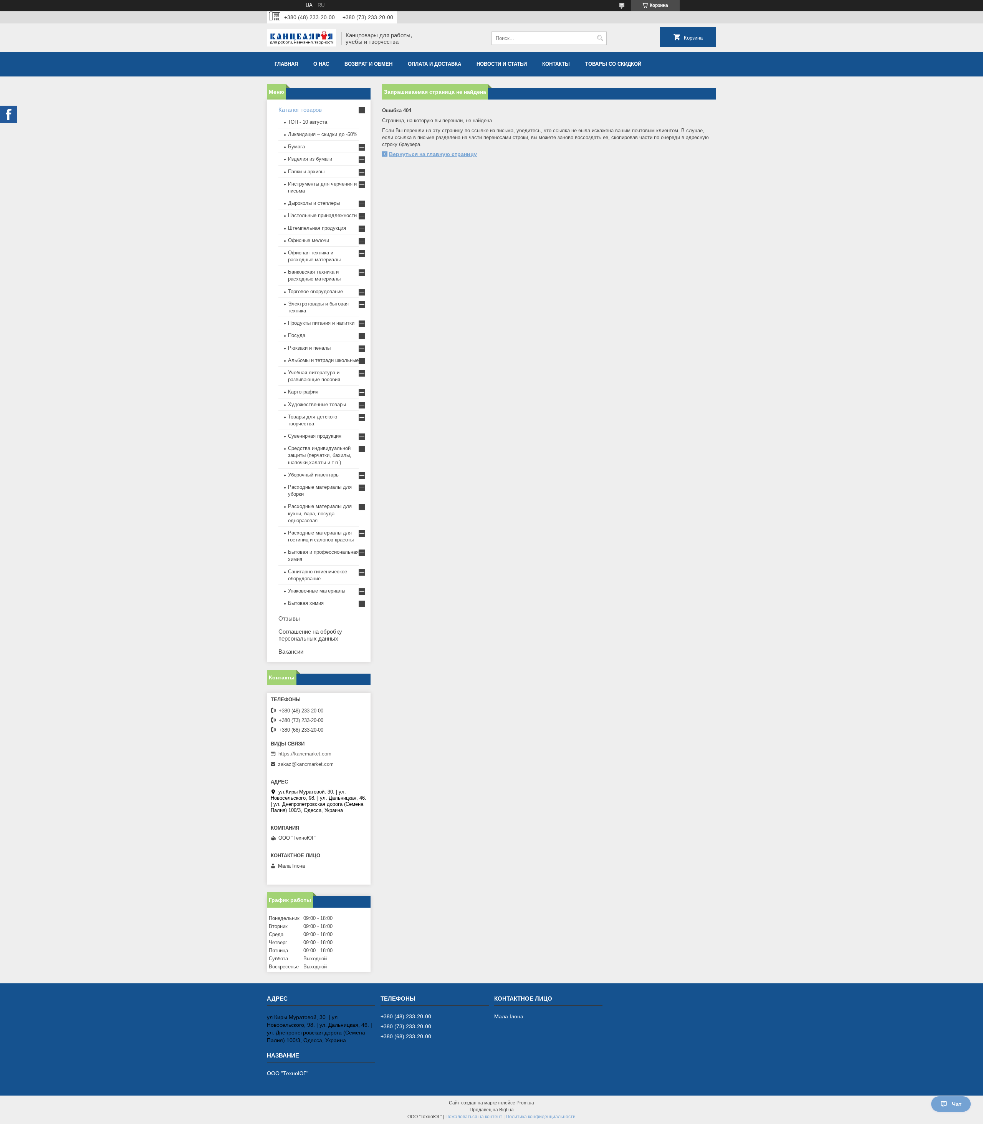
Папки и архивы (306, 171)
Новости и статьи (502, 64)
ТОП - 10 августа (307, 122)
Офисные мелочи (308, 240)
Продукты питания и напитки (321, 323)
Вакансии (290, 651)
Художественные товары (317, 404)
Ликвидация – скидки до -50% (322, 134)
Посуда (296, 335)
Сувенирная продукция (314, 436)
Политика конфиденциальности (541, 1116)
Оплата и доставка (434, 64)
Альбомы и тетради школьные (323, 360)
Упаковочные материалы (316, 591)
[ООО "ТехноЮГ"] (301, 38)
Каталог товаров (300, 109)
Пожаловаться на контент (473, 1116)
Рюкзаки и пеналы (309, 348)
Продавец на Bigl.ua (492, 1109)
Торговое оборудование (315, 291)
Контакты (556, 64)
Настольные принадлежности (322, 215)
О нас (321, 64)
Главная (286, 64)
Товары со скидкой (613, 64)
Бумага (296, 146)
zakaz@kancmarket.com (306, 764)
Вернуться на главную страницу (433, 154)
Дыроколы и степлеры (314, 203)
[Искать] (600, 38)
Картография (303, 392)
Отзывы (289, 618)
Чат (956, 1104)
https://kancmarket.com (304, 754)
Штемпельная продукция (317, 228)
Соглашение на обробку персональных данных (310, 635)
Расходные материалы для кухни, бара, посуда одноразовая (320, 513)
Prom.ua (525, 1103)
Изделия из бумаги (310, 159)
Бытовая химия (306, 603)
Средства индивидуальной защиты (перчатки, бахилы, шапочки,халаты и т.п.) (319, 455)
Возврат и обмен (368, 64)
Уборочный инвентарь (313, 475)
